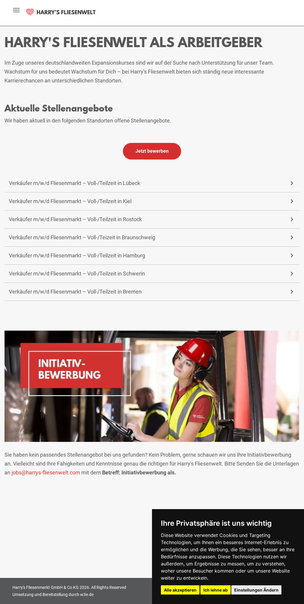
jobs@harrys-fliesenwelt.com (46, 472)
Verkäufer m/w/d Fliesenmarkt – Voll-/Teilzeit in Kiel (70, 201)
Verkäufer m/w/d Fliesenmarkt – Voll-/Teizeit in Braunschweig (82, 237)
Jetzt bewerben (152, 151)
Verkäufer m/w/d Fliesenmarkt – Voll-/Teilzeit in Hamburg (77, 255)
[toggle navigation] (13, 10)
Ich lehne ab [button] (215, 589)
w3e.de (87, 594)
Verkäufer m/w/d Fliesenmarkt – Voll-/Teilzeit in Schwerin (77, 273)
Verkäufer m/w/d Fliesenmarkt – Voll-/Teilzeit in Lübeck (74, 183)
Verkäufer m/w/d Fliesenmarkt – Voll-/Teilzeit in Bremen (75, 292)
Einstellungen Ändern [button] (256, 589)
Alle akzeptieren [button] (180, 589)
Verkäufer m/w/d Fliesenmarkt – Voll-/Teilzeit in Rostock (75, 219)
